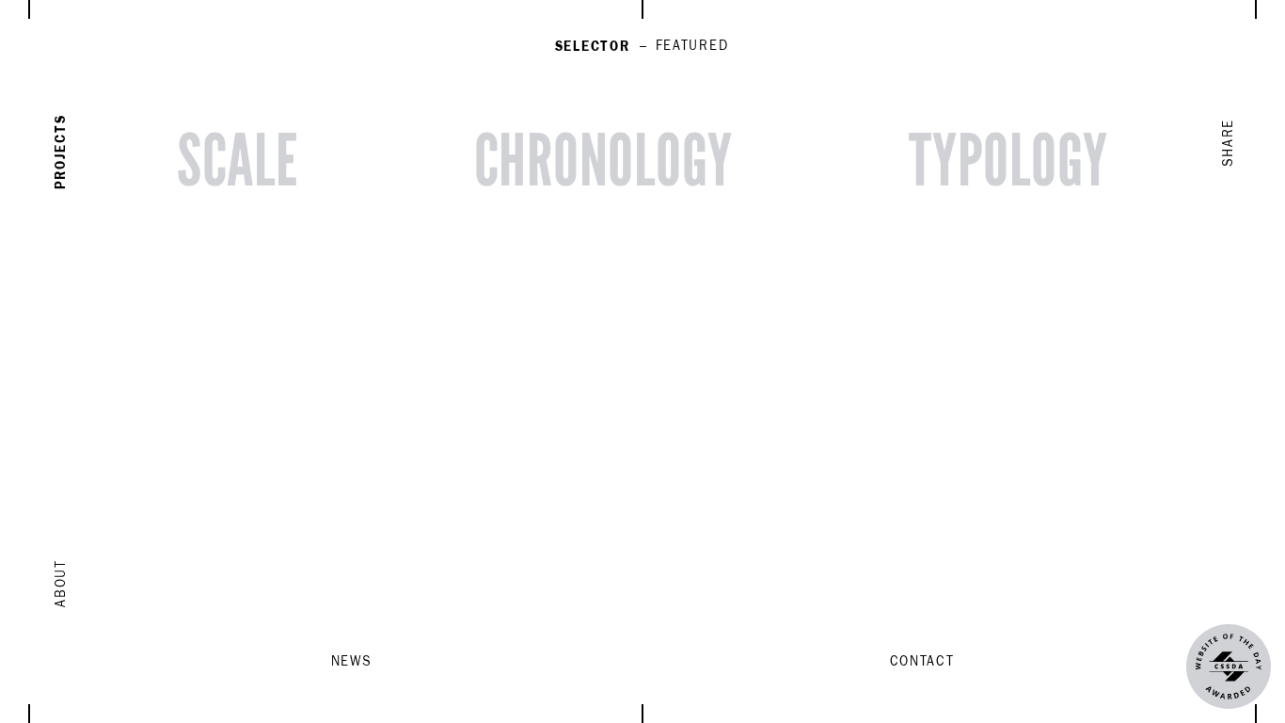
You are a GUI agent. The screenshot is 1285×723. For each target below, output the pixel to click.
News (352, 661)
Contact (922, 661)
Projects (61, 152)
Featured (692, 46)
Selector (592, 47)
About (61, 582)
